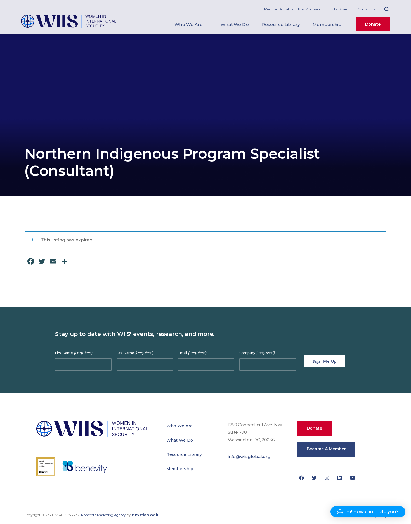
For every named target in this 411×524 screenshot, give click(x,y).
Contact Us (366, 9)
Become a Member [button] (326, 448)
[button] (367, 511)
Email (192, 353)
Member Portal (276, 9)
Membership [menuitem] (327, 24)
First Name (73, 353)
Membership (179, 468)
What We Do (179, 440)
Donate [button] (314, 428)
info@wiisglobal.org (249, 456)
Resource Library (184, 454)
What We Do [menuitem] (235, 24)
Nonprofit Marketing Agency (103, 515)
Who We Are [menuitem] (188, 24)
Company (257, 353)
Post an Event (309, 9)
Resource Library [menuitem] (281, 24)
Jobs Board (339, 9)
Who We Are (179, 425)
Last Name (135, 353)
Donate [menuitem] (373, 24)
